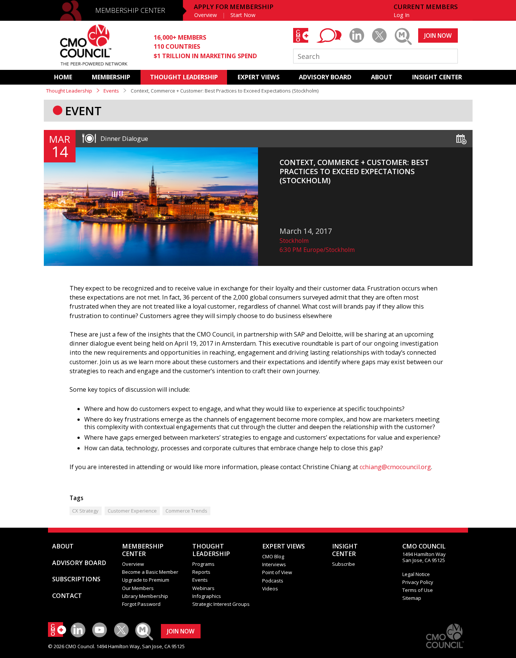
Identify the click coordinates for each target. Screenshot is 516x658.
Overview (205, 15)
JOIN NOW (438, 35)
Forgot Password (141, 604)
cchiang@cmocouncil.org (395, 467)
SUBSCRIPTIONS (76, 579)
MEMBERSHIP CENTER (130, 10)
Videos (270, 588)
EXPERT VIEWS (259, 77)
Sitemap (411, 598)
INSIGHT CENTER (437, 77)
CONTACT (67, 596)
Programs (203, 564)
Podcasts (272, 580)
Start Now (242, 15)
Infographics (206, 596)
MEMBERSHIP (111, 77)
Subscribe (343, 564)
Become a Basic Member (150, 571)
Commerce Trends (186, 510)
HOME (63, 77)
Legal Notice (416, 574)
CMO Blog (273, 556)
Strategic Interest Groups (221, 604)
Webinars (203, 588)
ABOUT (381, 77)
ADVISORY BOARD (325, 77)
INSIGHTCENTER (345, 550)
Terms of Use (417, 590)
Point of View (277, 572)
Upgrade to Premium (145, 579)
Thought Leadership (69, 90)
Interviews (274, 564)
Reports (201, 571)
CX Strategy (85, 510)
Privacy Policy (417, 582)
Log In (401, 15)
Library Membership (145, 596)
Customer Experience (132, 510)
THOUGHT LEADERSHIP (184, 77)
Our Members (138, 588)
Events (111, 90)
